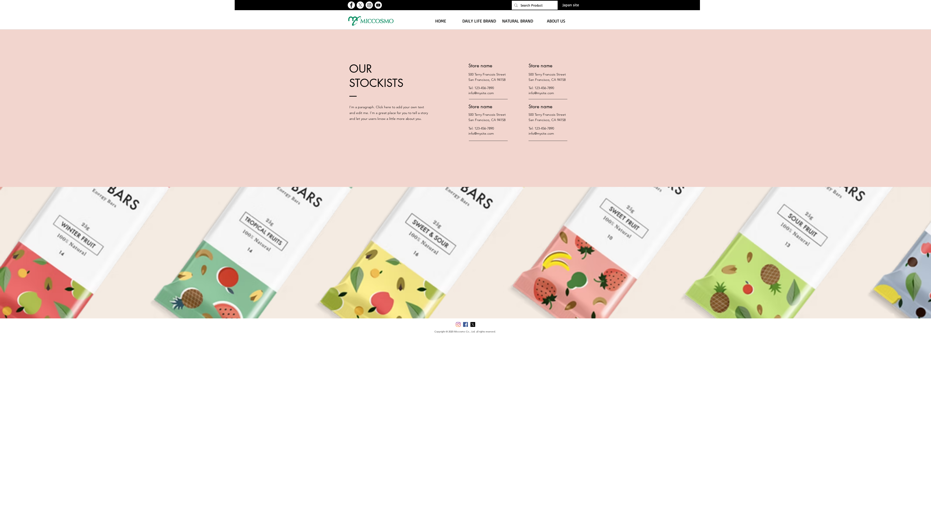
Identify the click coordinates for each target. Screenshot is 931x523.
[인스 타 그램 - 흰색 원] (369, 5)
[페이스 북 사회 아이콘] (465, 324)
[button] (479, 20)
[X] (360, 5)
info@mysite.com (481, 93)
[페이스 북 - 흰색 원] (351, 5)
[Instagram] (458, 324)
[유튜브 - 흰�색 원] (378, 5)
